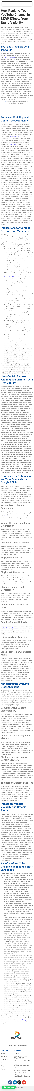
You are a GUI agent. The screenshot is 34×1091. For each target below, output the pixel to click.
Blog (2, 1066)
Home (3, 1054)
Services (3, 1063)
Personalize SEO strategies (12, 277)
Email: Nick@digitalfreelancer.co (22, 1075)
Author (3, 1069)
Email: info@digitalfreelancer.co (22, 1065)
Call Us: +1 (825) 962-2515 (22, 1061)
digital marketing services (23, 1020)
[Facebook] (10, 1082)
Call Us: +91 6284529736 (22, 1072)
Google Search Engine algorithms (12, 628)
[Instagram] (19, 1082)
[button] (9, 1087)
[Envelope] (24, 1082)
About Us (4, 1057)
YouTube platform (15, 136)
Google (6, 516)
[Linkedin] (15, 1082)
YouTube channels (9, 58)
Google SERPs (12, 144)
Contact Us (4, 1060)
